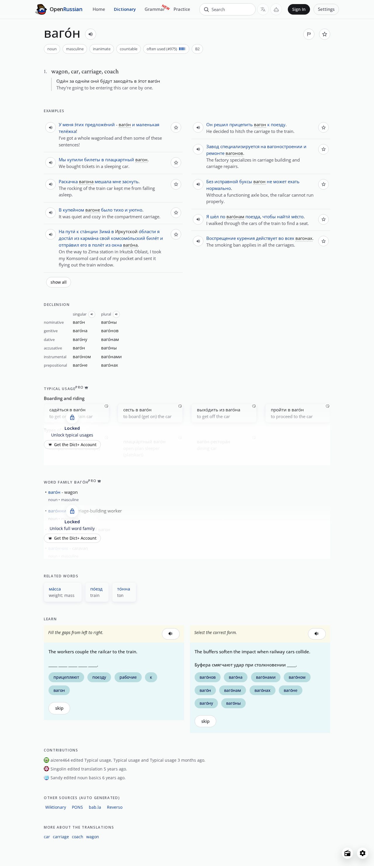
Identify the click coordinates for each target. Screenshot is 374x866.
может (280, 181)
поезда (252, 216)
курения (246, 238)
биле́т (152, 238)
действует (266, 238)
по (222, 216)
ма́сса (55, 589)
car (47, 836)
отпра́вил (69, 245)
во (281, 238)
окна (117, 245)
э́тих (79, 124)
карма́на (89, 238)
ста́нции (89, 231)
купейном (73, 210)
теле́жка (67, 131)
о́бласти (147, 231)
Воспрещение (221, 238)
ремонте (215, 153)
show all (59, 282)
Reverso (114, 807)
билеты (92, 159)
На (61, 231)
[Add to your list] (324, 34)
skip (59, 708)
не (269, 181)
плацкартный (119, 159)
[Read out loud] (90, 34)
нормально (218, 188)
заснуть (130, 181)
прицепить (241, 124)
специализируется (239, 146)
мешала (103, 181)
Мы (62, 159)
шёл (214, 216)
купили (75, 159)
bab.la (95, 807)
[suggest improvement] (308, 34)
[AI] (276, 9)
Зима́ (104, 231)
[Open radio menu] (347, 853)
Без (209, 181)
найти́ (283, 216)
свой (105, 238)
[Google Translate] (263, 9)
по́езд (96, 589)
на (263, 146)
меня (68, 124)
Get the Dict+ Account (75, 444)
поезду (278, 124)
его (83, 245)
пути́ (70, 231)
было (106, 210)
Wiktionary (55, 807)
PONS (77, 807)
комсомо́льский (128, 238)
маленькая (147, 124)
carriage (61, 836)
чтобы (269, 216)
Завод (212, 146)
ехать (293, 181)
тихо (119, 210)
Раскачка (68, 181)
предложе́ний (100, 124)
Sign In (299, 9)
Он (209, 124)
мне (116, 181)
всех (289, 238)
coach (77, 836)
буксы (245, 181)
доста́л (66, 238)
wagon (92, 836)
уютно (135, 210)
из (76, 238)
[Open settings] (362, 853)
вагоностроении (284, 146)
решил (221, 124)
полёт (98, 245)
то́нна (123, 589)
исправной (226, 181)
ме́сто (297, 216)
